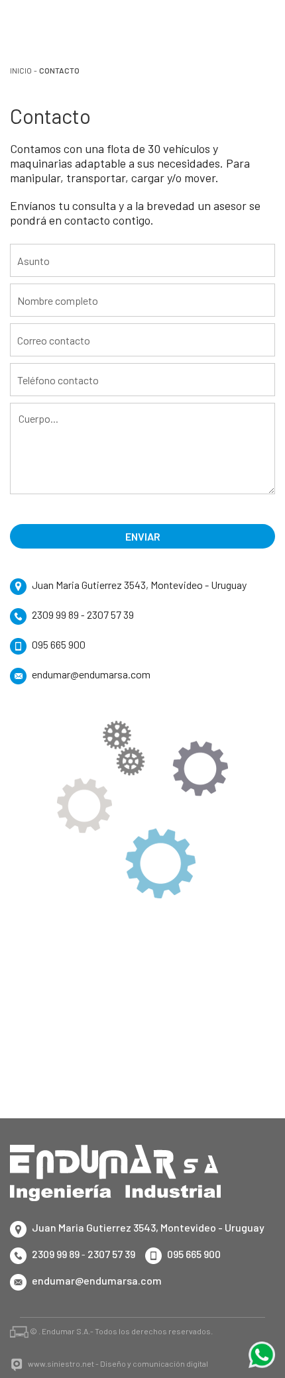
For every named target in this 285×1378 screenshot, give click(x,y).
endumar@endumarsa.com (91, 674)
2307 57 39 (110, 614)
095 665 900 (59, 644)
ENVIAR (142, 536)
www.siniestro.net (61, 1363)
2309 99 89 (55, 614)
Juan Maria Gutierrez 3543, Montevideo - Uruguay (139, 584)
